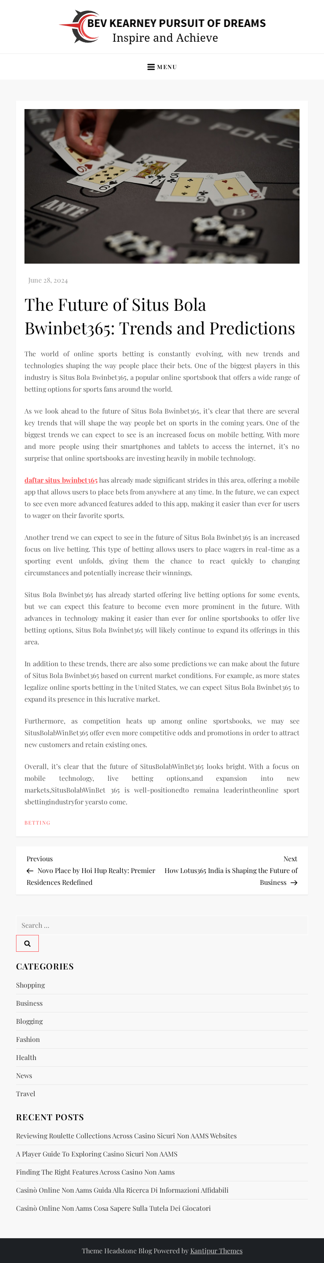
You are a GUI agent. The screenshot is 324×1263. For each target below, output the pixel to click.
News (24, 1075)
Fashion (28, 1039)
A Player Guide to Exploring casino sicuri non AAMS (97, 1153)
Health (26, 1057)
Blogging (29, 1021)
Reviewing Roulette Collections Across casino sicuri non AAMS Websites (126, 1135)
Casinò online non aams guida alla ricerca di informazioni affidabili (122, 1190)
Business (29, 1003)
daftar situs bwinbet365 (60, 479)
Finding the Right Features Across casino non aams (95, 1171)
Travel (25, 1093)
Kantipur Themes (216, 1250)
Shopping (30, 984)
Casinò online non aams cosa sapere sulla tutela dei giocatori (113, 1208)
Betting (37, 823)
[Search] (27, 943)
